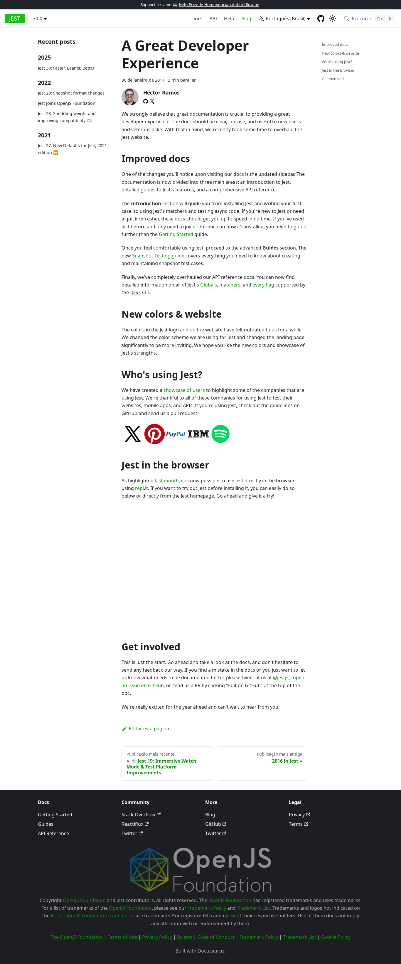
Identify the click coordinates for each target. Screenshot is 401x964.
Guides (45, 824)
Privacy (297, 814)
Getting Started (176, 234)
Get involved (333, 78)
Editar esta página (149, 728)
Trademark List (253, 908)
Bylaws (184, 937)
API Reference (53, 833)
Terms (296, 824)
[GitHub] (145, 101)
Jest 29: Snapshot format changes (71, 93)
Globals (208, 285)
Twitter (129, 833)
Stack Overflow (138, 814)
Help (229, 18)
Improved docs (335, 44)
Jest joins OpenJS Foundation (66, 103)
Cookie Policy (336, 937)
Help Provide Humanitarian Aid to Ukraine (219, 4)
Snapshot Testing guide (158, 255)
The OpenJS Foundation (76, 937)
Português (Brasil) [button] (286, 18)
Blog (246, 18)
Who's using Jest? (337, 61)
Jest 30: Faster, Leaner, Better (66, 68)
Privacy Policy (157, 937)
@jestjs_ (282, 677)
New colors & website (340, 53)
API (213, 18)
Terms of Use (122, 937)
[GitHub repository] (321, 18)
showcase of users (184, 390)
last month (167, 480)
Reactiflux (132, 824)
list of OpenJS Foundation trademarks (92, 915)
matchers (229, 285)
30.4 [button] (37, 18)
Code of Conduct (216, 937)
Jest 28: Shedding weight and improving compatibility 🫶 (67, 117)
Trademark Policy (207, 908)
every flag (263, 285)
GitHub (213, 824)
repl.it (141, 488)
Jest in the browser (338, 70)
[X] (152, 101)
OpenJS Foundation (84, 900)
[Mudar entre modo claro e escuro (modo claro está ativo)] (332, 18)
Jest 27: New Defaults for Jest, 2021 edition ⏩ (72, 149)
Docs (197, 18)
